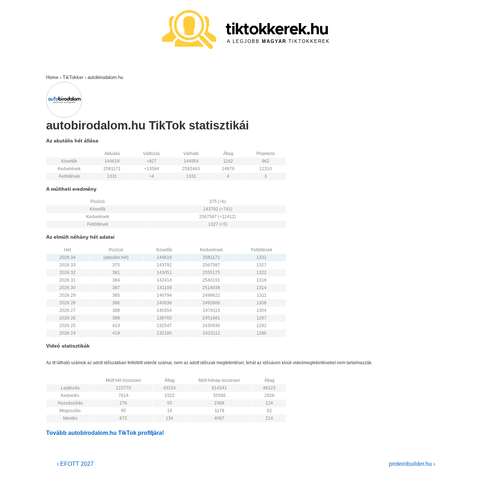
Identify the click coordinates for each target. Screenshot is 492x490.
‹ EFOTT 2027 (75, 464)
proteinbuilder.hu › (412, 464)
